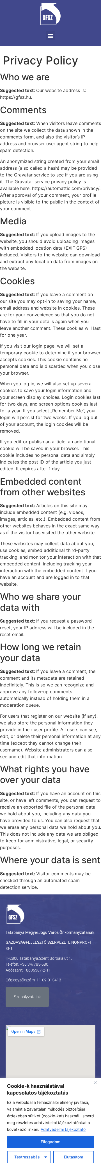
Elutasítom (73, 1156)
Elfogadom (50, 1141)
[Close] (95, 1082)
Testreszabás (27, 1156)
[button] (50, 35)
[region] (50, 1123)
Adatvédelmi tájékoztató (63, 1129)
